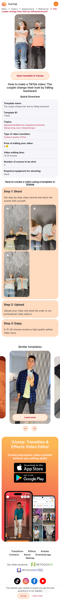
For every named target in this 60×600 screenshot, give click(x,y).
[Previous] (25, 428)
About (27, 554)
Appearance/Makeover (14, 125)
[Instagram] (26, 580)
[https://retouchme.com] (42, 564)
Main (4, 9)
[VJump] (9, 3)
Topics (14, 9)
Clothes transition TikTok (15, 137)
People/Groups (28, 128)
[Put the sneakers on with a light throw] (18, 516)
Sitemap (30, 558)
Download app (43, 554)
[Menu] (56, 4)
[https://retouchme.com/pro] (30, 570)
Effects (32, 551)
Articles (45, 551)
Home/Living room (12, 128)
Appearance (28, 9)
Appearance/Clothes (35, 125)
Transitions (17, 551)
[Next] (34, 428)
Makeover (43, 9)
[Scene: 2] (43, 227)
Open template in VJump (30, 75)
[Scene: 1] (16, 227)
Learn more (30, 417)
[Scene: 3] (16, 274)
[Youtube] (43, 580)
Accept (23, 596)
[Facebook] (34, 580)
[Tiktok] (17, 580)
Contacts (14, 554)
